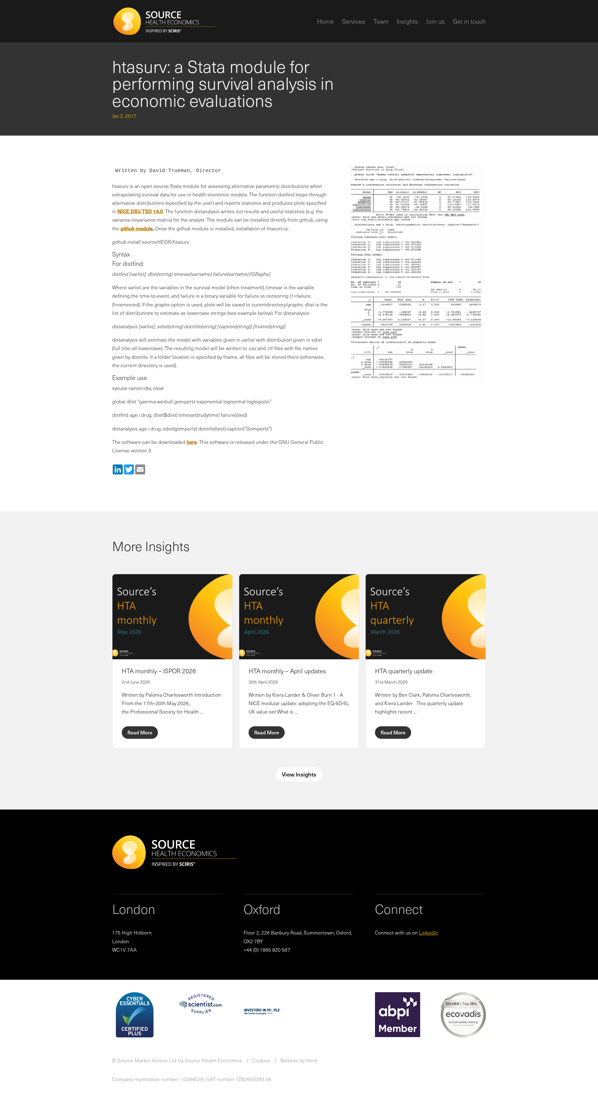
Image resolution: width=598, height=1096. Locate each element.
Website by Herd (298, 1060)
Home (325, 22)
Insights (407, 22)
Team (380, 22)
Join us (435, 22)
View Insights (299, 774)
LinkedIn (428, 932)
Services (353, 22)
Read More (139, 732)
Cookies (261, 1060)
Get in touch (469, 22)
